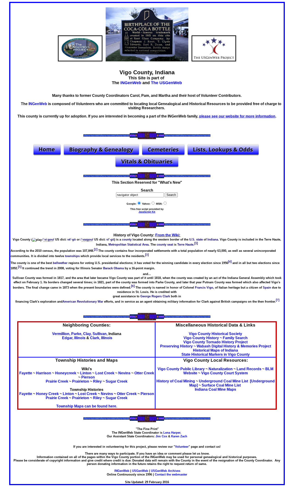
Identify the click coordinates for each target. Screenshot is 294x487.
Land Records (249, 369)
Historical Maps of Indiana (215, 350)
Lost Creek (104, 373)
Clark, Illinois (101, 338)
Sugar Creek (116, 381)
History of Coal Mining (175, 381)
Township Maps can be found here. (86, 406)
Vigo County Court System (224, 373)
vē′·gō (71, 239)
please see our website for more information (237, 116)
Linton (85, 373)
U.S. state (196, 239)
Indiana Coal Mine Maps (215, 389)
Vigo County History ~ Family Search (216, 338)
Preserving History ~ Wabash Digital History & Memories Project (215, 346)
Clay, (87, 334)
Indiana (212, 239)
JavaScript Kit (147, 211)
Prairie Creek (57, 381)
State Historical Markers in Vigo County (215, 354)
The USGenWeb (166, 82)
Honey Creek (47, 394)
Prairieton (80, 381)
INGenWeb (130, 82)
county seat (165, 244)
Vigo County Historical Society (215, 334)
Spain (267, 287)
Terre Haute (185, 244)
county (127, 239)
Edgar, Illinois (73, 338)
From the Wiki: (167, 235)
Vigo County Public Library (181, 369)
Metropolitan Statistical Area (128, 244)
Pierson (88, 377)
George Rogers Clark (155, 296)
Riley (97, 381)
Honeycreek (65, 373)
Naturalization (221, 369)
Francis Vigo (204, 287)
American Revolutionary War (82, 301)
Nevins (124, 373)
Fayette (25, 373)
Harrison (43, 373)
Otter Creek (144, 373)
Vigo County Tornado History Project (215, 342)
